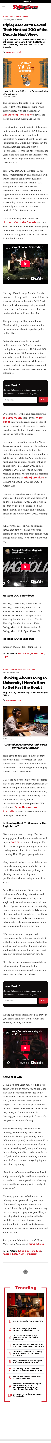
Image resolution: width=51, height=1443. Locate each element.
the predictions (12, 417)
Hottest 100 (24, 654)
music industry (10, 1254)
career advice (34, 1251)
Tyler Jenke (12, 52)
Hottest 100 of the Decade (19, 222)
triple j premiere (34, 477)
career (15, 842)
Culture (13, 669)
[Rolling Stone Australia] (25, 8)
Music (12, 16)
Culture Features (27, 669)
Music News (22, 16)
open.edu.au (36, 1244)
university (32, 1254)
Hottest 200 (37, 654)
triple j (6, 657)
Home (5, 16)
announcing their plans (17, 114)
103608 (22, 1251)
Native (22, 1254)
